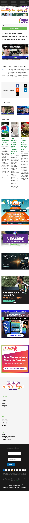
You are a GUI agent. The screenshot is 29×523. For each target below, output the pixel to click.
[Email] (17, 94)
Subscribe (11, 464)
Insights (3, 406)
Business (4, 400)
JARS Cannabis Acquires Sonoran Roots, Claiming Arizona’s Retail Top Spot (14, 146)
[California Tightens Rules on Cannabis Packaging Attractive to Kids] (25, 129)
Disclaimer (4, 425)
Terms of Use (4, 422)
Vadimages (16, 488)
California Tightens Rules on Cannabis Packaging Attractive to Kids (24, 144)
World (3, 410)
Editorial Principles (5, 437)
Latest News (4, 398)
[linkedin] (27, 6)
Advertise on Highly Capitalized (8, 436)
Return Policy (4, 419)
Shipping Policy (5, 420)
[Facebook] (17, 86)
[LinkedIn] (25, 90)
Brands (3, 403)
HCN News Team (20, 66)
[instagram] (25, 6)
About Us (4, 434)
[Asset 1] (14, 8)
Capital (3, 402)
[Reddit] (17, 90)
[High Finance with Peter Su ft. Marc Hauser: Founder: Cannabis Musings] (23, 110)
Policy (3, 408)
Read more (17, 480)
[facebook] (23, 6)
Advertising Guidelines (6, 439)
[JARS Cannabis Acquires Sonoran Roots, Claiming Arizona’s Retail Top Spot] (15, 129)
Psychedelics (4, 405)
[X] (25, 86)
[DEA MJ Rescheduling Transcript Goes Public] (5, 129)
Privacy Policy (5, 423)
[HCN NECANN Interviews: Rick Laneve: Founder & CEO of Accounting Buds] (7, 110)
